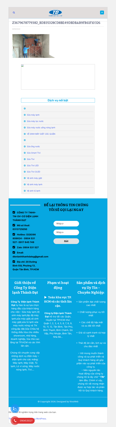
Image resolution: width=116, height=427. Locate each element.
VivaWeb (73, 401)
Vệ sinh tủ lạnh (33, 191)
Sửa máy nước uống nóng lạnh (40, 127)
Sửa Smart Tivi (33, 153)
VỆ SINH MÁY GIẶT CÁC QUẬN (40, 134)
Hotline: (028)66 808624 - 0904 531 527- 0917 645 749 (24, 238)
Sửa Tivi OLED (33, 171)
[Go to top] (5, 421)
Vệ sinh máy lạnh (34, 184)
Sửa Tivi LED (32, 165)
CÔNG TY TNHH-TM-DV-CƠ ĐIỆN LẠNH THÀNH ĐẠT (25, 216)
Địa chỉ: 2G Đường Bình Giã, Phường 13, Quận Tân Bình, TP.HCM (26, 265)
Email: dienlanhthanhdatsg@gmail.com (30, 254)
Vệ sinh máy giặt (34, 178)
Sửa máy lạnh (32, 115)
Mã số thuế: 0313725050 (21, 227)
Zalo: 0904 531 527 (27, 247)
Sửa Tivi (30, 159)
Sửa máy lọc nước (35, 121)
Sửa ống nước (33, 146)
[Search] (14, 12)
